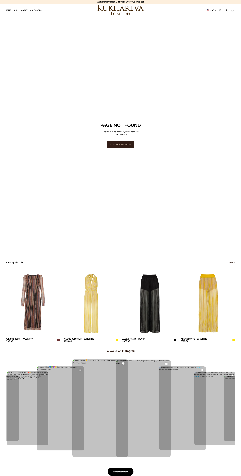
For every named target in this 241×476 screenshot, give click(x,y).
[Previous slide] (10, 302)
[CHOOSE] (56, 332)
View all (232, 262)
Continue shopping (120, 144)
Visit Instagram (120, 471)
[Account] (226, 10)
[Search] (220, 10)
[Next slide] (56, 302)
